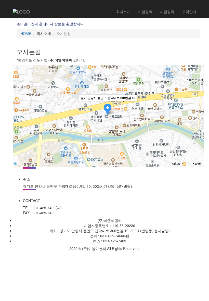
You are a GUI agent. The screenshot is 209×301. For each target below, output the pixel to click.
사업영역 (145, 11)
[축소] (197, 115)
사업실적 (167, 11)
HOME (25, 33)
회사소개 (123, 11)
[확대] (197, 107)
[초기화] (197, 125)
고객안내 (189, 11)
